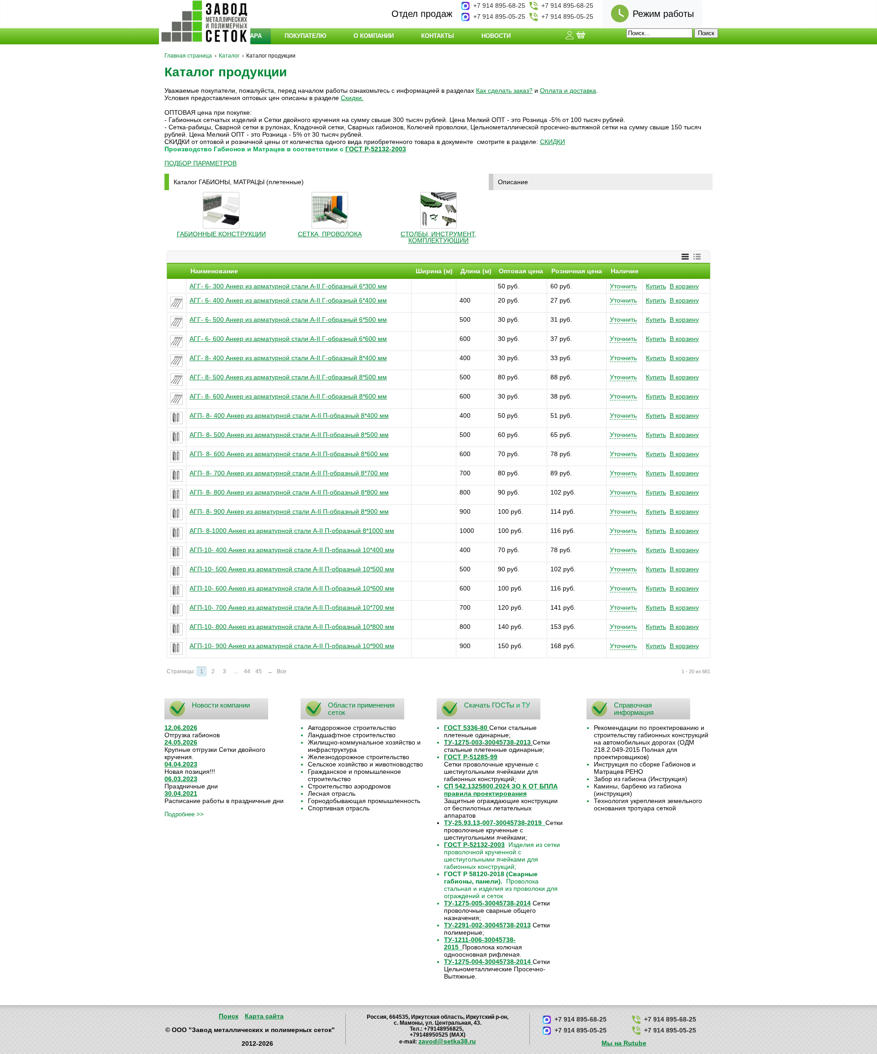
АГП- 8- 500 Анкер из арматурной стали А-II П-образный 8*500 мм (289, 434)
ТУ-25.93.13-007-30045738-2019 (493, 822)
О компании (374, 35)
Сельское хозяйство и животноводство (365, 764)
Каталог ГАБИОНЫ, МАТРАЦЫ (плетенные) (239, 182)
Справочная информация (634, 708)
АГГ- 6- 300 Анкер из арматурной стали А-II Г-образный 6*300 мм (288, 286)
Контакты (437, 35)
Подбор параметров (200, 163)
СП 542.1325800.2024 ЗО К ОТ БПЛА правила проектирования (501, 790)
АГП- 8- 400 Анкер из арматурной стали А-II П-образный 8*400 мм (289, 415)
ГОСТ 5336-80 (465, 727)
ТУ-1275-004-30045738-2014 (487, 961)
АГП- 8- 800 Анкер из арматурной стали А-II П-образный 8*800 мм (289, 492)
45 (258, 671)
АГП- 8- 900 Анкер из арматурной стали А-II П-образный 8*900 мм (289, 511)
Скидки (351, 97)
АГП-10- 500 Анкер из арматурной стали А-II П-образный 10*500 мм (292, 569)
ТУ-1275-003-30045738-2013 (487, 742)
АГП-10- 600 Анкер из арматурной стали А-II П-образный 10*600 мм (292, 588)
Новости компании (221, 705)
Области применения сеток (361, 708)
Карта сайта (264, 1016)
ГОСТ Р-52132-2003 (375, 149)
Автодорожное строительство (352, 727)
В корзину (684, 286)
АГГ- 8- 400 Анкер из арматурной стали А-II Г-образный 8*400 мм (288, 358)
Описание (513, 182)
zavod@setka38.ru (447, 1041)
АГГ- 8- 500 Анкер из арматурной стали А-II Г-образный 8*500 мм (288, 377)
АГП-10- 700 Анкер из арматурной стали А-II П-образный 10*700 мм (292, 607)
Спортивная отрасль (339, 808)
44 (247, 671)
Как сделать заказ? (504, 90)
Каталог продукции (225, 72)
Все (281, 671)
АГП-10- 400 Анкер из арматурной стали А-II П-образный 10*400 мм (292, 550)
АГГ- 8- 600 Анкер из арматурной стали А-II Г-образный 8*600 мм (288, 396)
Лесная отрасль (331, 793)
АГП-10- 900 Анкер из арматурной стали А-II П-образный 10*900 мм (292, 645)
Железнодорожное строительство (358, 757)
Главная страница (188, 56)
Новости (496, 35)
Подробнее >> (184, 814)
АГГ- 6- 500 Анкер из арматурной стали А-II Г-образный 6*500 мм (288, 319)
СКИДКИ (552, 141)
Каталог (229, 56)
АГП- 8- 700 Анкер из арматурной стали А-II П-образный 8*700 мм (289, 473)
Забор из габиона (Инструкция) (640, 779)
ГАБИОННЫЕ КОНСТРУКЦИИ (221, 234)
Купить (656, 286)
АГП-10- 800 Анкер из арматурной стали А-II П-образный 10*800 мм (292, 626)
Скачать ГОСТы (489, 705)
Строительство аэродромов (349, 786)
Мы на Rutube (624, 1043)
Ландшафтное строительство (352, 735)
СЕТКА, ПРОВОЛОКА (330, 234)
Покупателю (305, 35)
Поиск (228, 1016)
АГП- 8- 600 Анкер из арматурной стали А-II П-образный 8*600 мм (289, 454)
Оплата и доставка (568, 90)
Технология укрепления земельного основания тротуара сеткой (648, 804)
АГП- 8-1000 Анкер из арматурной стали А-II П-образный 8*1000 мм (292, 530)
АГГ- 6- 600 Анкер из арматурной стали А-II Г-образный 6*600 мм (288, 338)
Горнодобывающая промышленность (364, 800)
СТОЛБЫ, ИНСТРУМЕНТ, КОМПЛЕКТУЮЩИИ (438, 237)
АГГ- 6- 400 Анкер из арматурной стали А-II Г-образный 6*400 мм (288, 300)
